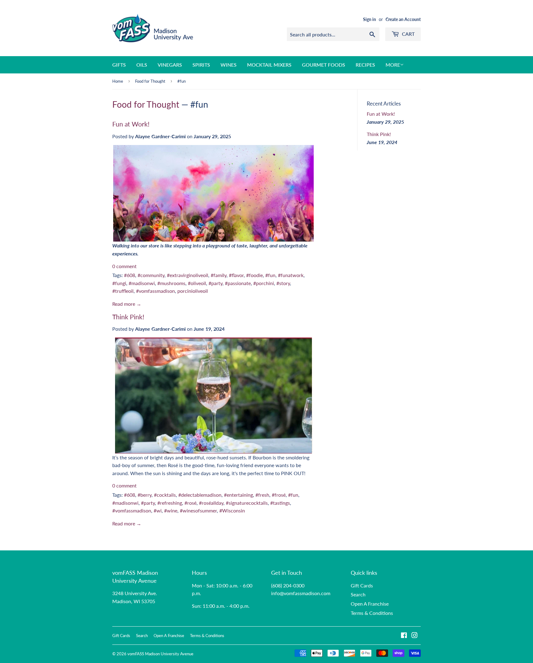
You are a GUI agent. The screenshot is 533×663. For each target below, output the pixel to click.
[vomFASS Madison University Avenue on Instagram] (414, 636)
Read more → (126, 304)
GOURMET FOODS (323, 65)
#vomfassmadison (155, 291)
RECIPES (365, 65)
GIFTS (119, 65)
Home (117, 81)
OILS (141, 65)
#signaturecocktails (247, 503)
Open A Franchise (370, 604)
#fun (270, 275)
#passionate (238, 283)
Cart (408, 34)
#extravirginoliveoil (187, 275)
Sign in (369, 19)
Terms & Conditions (372, 613)
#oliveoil (197, 283)
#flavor (236, 275)
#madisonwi (142, 283)
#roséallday (211, 503)
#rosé (190, 503)
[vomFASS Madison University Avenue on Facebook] (404, 636)
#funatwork (291, 275)
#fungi (119, 283)
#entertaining (238, 495)
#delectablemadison (199, 495)
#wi (158, 510)
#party (215, 283)
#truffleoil (123, 291)
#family (218, 275)
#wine (170, 510)
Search (358, 594)
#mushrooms (171, 283)
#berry (144, 495)
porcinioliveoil (192, 291)
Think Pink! (128, 317)
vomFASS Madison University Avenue (160, 653)
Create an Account (403, 19)
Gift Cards (362, 585)
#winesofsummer (198, 510)
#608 (129, 275)
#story (283, 283)
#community (151, 275)
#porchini (263, 283)
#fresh (262, 495)
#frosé (279, 495)
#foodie (254, 275)
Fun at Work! (131, 124)
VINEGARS (170, 65)
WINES (229, 65)
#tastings (280, 503)
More (393, 65)
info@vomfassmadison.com (300, 593)
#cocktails (165, 495)
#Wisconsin (232, 510)
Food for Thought (150, 81)
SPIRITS (201, 65)
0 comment (124, 266)
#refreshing (169, 503)
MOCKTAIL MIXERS (269, 65)
